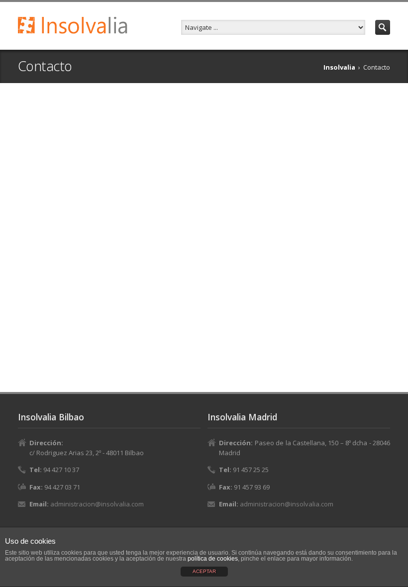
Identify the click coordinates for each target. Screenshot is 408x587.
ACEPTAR (204, 571)
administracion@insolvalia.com (97, 503)
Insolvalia (339, 67)
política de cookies (213, 558)
